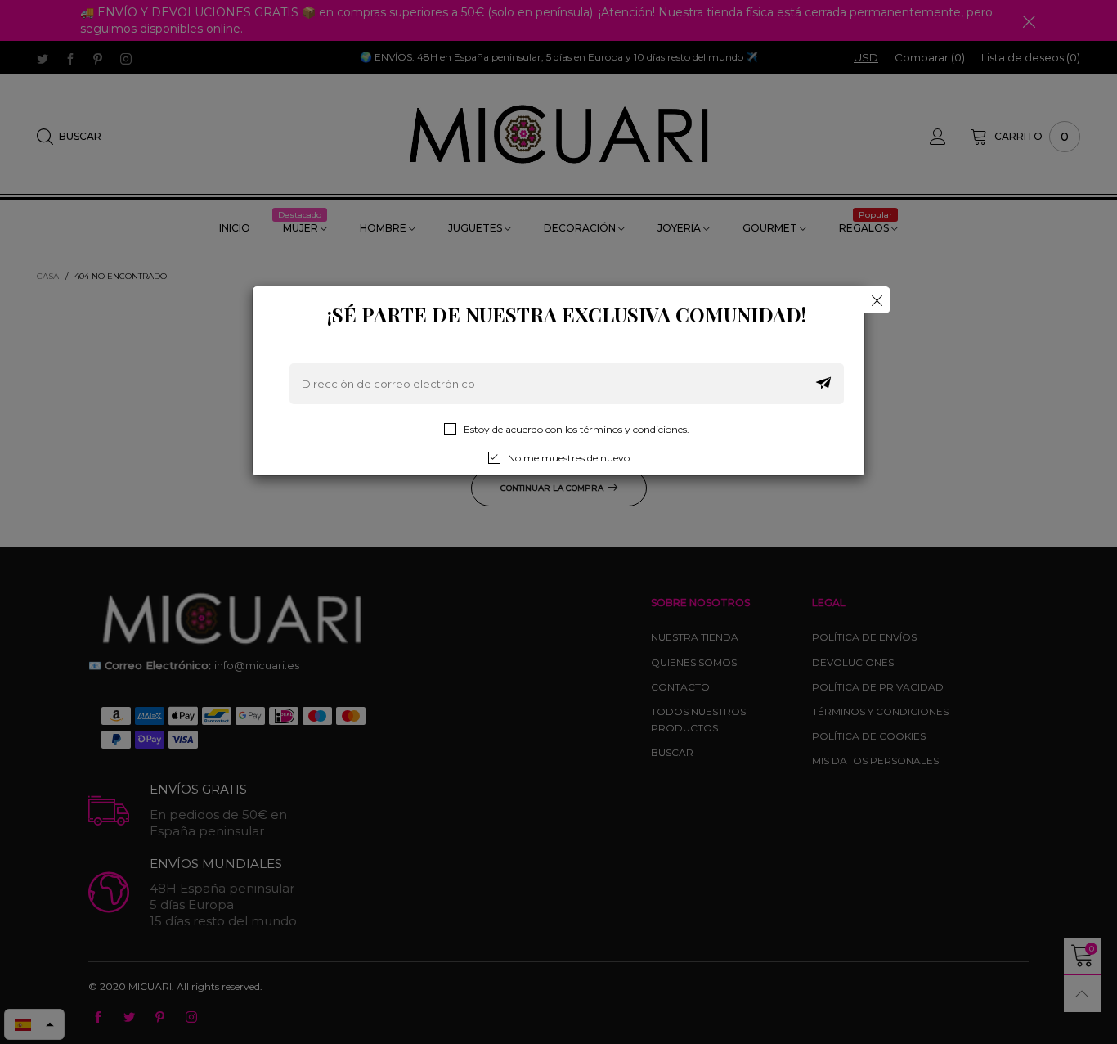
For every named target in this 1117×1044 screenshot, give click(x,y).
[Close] (877, 299)
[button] (823, 383)
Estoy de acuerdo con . (576, 429)
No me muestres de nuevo (569, 458)
